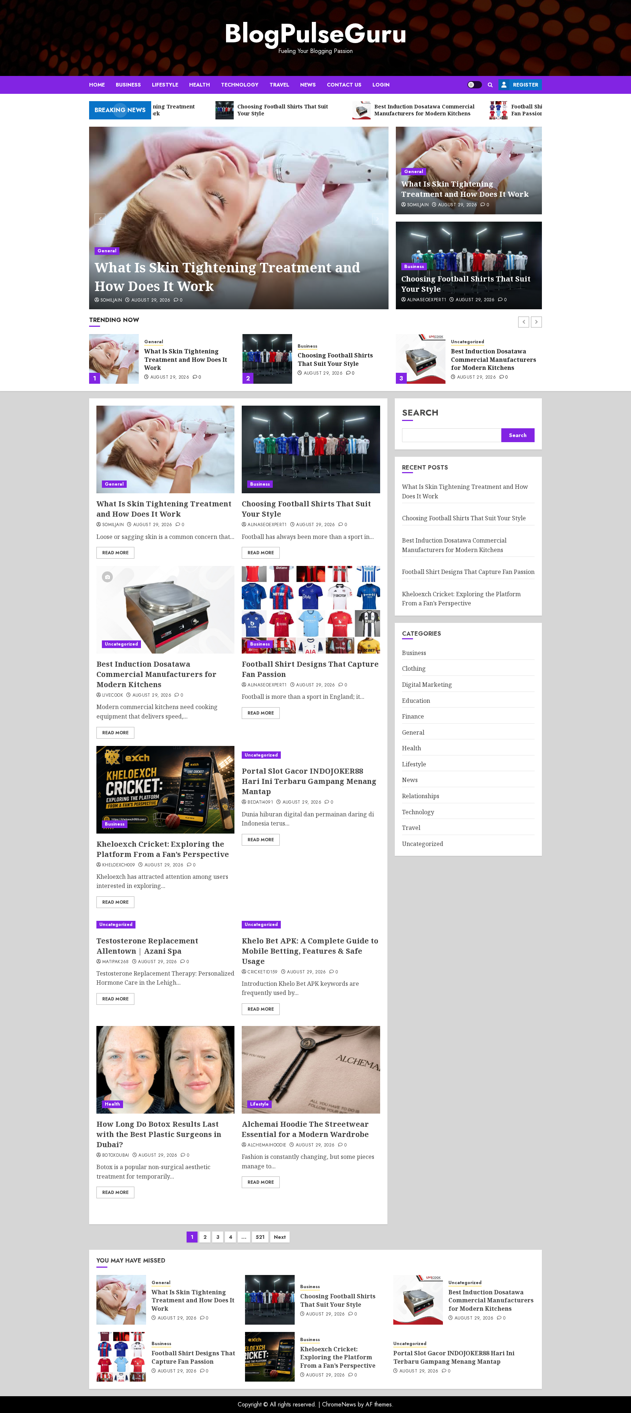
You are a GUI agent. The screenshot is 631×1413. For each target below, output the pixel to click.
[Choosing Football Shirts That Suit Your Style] (114, 359)
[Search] (490, 85)
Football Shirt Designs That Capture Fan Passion (493, 359)
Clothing (414, 669)
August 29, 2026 (150, 300)
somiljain (111, 300)
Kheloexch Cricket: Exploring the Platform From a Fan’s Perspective (162, 849)
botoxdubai (115, 1156)
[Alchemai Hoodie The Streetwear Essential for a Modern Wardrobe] (311, 1070)
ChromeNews (339, 1404)
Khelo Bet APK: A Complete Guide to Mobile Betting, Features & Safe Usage (310, 951)
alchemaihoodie (267, 1145)
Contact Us (344, 84)
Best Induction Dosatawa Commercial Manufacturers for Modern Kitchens (340, 359)
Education (416, 701)
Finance (413, 717)
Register (525, 84)
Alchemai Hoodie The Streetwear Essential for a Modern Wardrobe (305, 1129)
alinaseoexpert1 (426, 300)
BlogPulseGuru (315, 33)
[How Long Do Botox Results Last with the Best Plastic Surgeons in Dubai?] (165, 1070)
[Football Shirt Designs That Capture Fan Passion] (420, 359)
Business (128, 84)
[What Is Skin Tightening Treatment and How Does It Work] (239, 218)
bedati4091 (260, 802)
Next (280, 1237)
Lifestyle (165, 84)
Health (199, 84)
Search (420, 412)
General (106, 251)
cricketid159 (263, 972)
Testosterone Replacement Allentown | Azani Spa (147, 946)
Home (97, 84)
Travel (279, 84)
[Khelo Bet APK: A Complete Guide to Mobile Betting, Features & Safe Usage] (311, 924)
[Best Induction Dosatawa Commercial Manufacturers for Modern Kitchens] (267, 359)
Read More (115, 553)
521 (260, 1237)
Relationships (420, 796)
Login (381, 84)
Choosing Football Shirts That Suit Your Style (181, 359)
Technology (240, 84)
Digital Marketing (427, 685)
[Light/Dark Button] (474, 84)
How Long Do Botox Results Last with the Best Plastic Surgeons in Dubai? (158, 1134)
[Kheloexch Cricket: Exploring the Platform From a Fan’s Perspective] (165, 790)
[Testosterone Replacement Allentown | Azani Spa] (165, 924)
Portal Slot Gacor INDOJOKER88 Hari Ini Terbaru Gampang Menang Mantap (309, 781)
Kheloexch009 (118, 865)
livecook (112, 695)
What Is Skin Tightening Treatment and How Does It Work (227, 277)
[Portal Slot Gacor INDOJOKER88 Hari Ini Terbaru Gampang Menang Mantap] (311, 755)
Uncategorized (314, 342)
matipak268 (115, 962)
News (308, 84)
